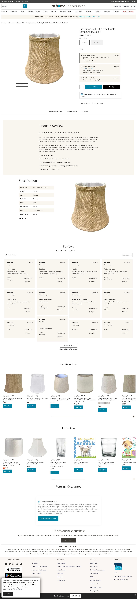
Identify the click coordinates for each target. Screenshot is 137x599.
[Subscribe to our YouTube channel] (21, 564)
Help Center (94, 563)
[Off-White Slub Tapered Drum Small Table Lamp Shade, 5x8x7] (101, 403)
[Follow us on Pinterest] (17, 564)
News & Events (36, 573)
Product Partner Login (97, 570)
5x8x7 (84, 42)
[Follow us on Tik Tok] (9, 564)
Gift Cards (60, 577)
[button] (68, 5)
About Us (35, 563)
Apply (116, 573)
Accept (8, 594)
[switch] (85, 103)
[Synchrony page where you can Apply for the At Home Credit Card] (118, 566)
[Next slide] (134, 416)
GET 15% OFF (76, 596)
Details (83, 96)
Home (3, 23)
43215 (98, 72)
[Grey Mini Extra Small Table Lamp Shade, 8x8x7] (107, 403)
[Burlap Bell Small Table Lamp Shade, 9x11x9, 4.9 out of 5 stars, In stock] (14, 383)
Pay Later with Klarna (121, 580)
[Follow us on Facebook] (6, 564)
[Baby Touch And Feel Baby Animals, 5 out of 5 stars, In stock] (85, 447)
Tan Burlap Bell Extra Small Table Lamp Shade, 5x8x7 (97, 30)
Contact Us (94, 566)
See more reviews (68, 345)
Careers (34, 577)
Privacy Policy (94, 591)
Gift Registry (61, 580)
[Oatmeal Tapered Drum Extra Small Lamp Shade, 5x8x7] (99, 403)
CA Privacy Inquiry (96, 587)
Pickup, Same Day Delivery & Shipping (69, 566)
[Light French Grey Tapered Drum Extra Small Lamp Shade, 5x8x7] (105, 403)
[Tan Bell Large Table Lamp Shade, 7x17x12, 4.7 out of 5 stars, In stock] (37, 447)
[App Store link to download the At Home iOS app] (13, 569)
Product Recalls (95, 580)
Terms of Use (94, 584)
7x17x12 (97, 42)
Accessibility (94, 573)
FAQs (92, 577)
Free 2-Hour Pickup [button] (26, 1)
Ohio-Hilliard (89, 61)
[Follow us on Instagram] (13, 564)
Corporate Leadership (39, 570)
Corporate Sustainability (40, 566)
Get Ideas (60, 573)
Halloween (16, 1)
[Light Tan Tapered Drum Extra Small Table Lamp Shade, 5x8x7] (109, 403)
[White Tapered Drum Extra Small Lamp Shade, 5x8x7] (103, 403)
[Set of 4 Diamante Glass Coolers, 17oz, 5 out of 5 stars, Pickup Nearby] (61, 447)
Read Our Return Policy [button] (48, 518)
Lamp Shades (17, 23)
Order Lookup (61, 563)
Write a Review (12, 255)
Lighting (9, 23)
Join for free (68, 540)
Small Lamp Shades (29, 23)
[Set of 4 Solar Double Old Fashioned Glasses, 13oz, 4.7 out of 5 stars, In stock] (109, 447)
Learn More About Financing (123, 576)
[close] (38, 581)
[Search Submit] (25, 6)
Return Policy (61, 570)
